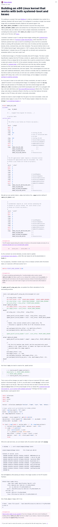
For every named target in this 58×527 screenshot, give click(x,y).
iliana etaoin (8, 2)
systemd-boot (43, 37)
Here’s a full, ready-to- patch (11, 514)
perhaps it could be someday (9, 77)
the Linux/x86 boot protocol (27, 89)
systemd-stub (12, 64)
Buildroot (23, 19)
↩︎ (47, 523)
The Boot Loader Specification (23, 39)
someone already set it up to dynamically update (15, 244)
